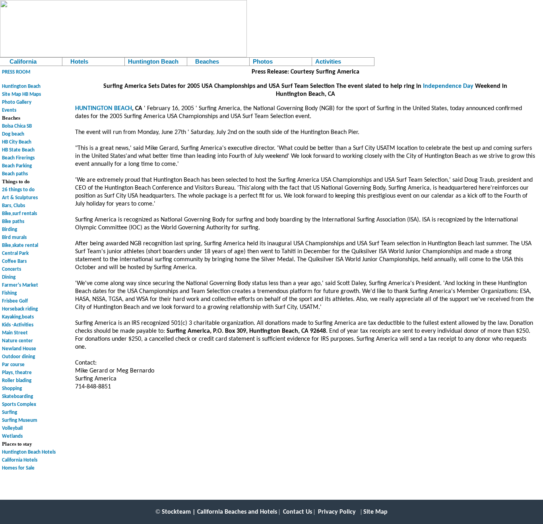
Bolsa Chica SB (17, 126)
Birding (9, 229)
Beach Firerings (18, 158)
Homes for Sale (18, 468)
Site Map (11, 94)
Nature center (17, 341)
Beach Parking (17, 166)
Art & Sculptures (20, 197)
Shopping (12, 388)
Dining (9, 277)
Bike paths (13, 221)
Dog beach (13, 134)
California (20, 61)
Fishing (9, 293)
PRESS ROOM (16, 72)
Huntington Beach (153, 61)
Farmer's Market (20, 285)
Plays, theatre (17, 372)
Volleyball (12, 428)
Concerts (11, 269)
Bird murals (14, 237)
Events (9, 110)
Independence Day (448, 86)
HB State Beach (18, 150)
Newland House (19, 348)
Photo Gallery (16, 102)
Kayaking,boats (18, 317)
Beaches (204, 61)
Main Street (15, 333)
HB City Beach (16, 142)
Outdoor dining (18, 356)
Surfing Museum (19, 420)
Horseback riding (20, 309)
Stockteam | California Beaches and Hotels (219, 512)
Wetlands (12, 436)
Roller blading (16, 380)
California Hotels (19, 460)
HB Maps (31, 94)
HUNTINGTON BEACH (103, 108)
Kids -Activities (17, 325)
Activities (328, 61)
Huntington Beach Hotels (29, 452)
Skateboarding (17, 396)
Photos (263, 61)
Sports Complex (19, 404)
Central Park (15, 253)
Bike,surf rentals (19, 213)
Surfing (9, 412)
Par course (13, 364)
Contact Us (297, 512)
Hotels (77, 61)
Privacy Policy (337, 512)
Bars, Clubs (13, 205)
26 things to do (18, 189)
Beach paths (15, 174)
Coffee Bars (14, 261)
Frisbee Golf (15, 301)
